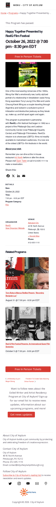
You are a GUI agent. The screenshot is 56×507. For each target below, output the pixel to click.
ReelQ (8, 225)
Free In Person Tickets (28, 56)
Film (7, 204)
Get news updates (21, 414)
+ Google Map (33, 236)
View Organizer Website (15, 228)
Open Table (21, 160)
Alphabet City (33, 223)
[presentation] (27, 273)
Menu (16, 5)
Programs (13, 13)
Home (3, 13)
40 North (19, 157)
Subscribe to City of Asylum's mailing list (22, 475)
